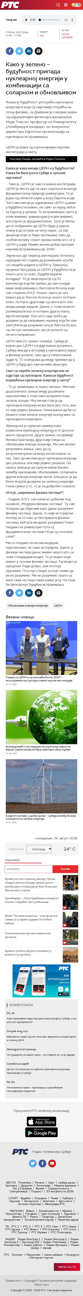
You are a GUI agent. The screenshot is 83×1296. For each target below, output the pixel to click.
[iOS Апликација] (41, 980)
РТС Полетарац (61, 1232)
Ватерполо (31, 1201)
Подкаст (37, 1191)
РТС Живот (31, 1229)
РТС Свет (52, 1226)
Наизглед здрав (68, 1219)
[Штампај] (38, 51)
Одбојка (67, 1198)
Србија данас (67, 1182)
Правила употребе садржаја (57, 1280)
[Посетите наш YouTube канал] (52, 1163)
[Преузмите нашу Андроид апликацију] (41, 1132)
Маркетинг (33, 1254)
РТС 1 (15, 1226)
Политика (24, 1182)
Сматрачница (18, 1191)
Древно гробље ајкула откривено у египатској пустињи (28, 952)
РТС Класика (51, 1229)
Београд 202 (30, 1242)
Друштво (27, 1185)
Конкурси (72, 1254)
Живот (30, 1211)
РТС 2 (27, 1226)
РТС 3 (38, 1226)
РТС (6, 1254)
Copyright (30, 1280)
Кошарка (41, 1198)
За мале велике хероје (39, 1219)
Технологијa (13, 1213)
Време (40, 1188)
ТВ (7, 1226)
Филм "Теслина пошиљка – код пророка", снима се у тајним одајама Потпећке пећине (32, 919)
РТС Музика (39, 1232)
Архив (47, 1248)
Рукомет (14, 1201)
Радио (10, 1239)
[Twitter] (19, 51)
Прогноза (16, 849)
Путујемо (31, 1213)
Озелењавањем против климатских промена (28, 935)
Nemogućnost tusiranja (21, 1049)
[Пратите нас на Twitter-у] (33, 1163)
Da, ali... (11, 1013)
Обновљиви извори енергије (28, 606)
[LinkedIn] (29, 51)
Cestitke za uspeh (18, 1063)
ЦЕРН (58, 606)
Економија (43, 1185)
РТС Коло (70, 1229)
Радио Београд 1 (29, 1239)
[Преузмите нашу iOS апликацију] (41, 1121)
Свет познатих (50, 1213)
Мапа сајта (67, 1267)
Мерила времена (65, 1185)
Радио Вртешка (57, 1245)
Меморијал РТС (55, 1204)
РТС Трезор (19, 1232)
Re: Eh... (11, 1082)
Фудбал (26, 1198)
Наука (34, 1216)
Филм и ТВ (19, 1216)
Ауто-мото (65, 1201)
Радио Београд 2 (55, 1239)
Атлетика (49, 1201)
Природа (48, 1216)
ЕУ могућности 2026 (60, 1191)
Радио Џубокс (33, 1245)
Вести (11, 1182)
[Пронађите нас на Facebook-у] (42, 1163)
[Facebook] (10, 51)
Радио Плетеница (54, 1242)
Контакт (17, 1254)
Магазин (17, 1211)
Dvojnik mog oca (17, 1031)
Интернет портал (41, 1257)
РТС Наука (69, 1226)
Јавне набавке (53, 1254)
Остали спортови (29, 1204)
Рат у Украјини (22, 1188)
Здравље (70, 1213)
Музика (67, 1211)
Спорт (13, 1198)
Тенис (54, 1198)
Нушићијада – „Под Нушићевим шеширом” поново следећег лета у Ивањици (32, 900)
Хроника (11, 1185)
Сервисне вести (58, 1188)
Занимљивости (48, 1211)
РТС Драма (12, 1229)
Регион (39, 1182)
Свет (51, 1182)
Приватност (14, 1280)
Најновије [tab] (12, 860)
